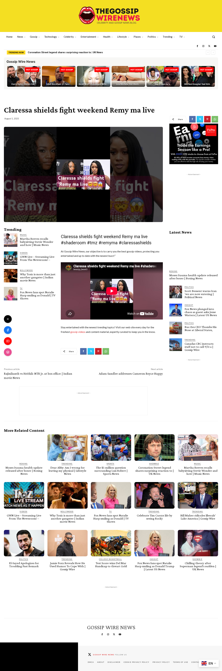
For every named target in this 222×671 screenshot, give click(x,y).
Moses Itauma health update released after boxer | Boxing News (193, 276)
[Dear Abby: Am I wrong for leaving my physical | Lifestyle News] (67, 447)
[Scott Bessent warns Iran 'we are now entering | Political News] (175, 292)
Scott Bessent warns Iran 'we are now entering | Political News (201, 294)
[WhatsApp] (215, 119)
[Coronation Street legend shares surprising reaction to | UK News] (154, 447)
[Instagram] (203, 46)
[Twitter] (209, 46)
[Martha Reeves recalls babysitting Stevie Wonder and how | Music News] (10, 240)
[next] (213, 52)
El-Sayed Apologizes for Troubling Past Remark (24, 564)
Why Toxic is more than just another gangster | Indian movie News (37, 277)
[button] (213, 36)
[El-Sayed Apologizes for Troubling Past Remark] (24, 543)
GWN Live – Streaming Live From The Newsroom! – (37, 258)
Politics (189, 287)
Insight (189, 305)
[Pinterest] (207, 119)
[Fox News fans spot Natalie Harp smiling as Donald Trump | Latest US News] (154, 543)
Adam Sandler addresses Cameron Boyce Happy (131, 373)
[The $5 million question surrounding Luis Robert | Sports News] (111, 447)
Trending (190, 340)
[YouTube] (8, 341)
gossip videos (77, 331)
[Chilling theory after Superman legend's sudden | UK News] (198, 543)
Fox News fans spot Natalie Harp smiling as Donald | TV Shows (37, 295)
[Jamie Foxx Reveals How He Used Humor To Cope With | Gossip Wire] (67, 543)
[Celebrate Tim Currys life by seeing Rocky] (154, 495)
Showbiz (154, 464)
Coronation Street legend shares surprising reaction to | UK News (65, 52)
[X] (8, 319)
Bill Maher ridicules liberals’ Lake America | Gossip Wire (197, 517)
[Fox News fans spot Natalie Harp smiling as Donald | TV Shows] (10, 293)
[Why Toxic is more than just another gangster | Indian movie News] (10, 275)
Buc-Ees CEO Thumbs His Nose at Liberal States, (200, 328)
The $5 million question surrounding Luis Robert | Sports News (111, 470)
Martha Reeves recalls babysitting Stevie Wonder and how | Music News (36, 242)
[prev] (208, 52)
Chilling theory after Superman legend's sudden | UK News (198, 566)
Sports (110, 464)
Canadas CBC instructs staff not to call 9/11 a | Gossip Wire (199, 346)
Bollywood (26, 270)
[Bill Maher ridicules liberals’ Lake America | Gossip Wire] (198, 495)
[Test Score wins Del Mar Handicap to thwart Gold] (111, 543)
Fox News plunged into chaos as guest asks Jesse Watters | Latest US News (201, 312)
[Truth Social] (8, 352)
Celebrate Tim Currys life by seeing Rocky (154, 517)
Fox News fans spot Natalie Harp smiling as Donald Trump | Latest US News (154, 566)
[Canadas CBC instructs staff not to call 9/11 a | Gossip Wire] (175, 344)
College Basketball (110, 559)
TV (21, 288)
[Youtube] (215, 46)
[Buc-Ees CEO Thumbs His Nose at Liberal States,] (175, 328)
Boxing (173, 271)
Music (23, 235)
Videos (24, 253)
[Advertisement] (193, 196)
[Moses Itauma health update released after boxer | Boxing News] (193, 252)
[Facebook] (197, 46)
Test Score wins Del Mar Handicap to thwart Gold (111, 564)
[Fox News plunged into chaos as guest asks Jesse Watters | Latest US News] (175, 310)
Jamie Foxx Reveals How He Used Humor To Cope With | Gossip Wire (67, 566)
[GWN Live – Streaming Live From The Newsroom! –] (10, 258)
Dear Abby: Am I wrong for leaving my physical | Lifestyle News (67, 470)
